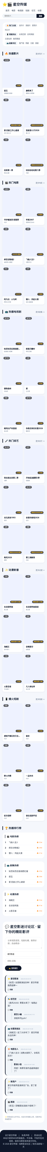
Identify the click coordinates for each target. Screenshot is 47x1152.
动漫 (39, 10)
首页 (7, 10)
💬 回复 (10, 989)
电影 (13, 10)
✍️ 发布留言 (13, 968)
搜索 (40, 16)
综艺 (33, 10)
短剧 (27, 10)
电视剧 (20, 10)
